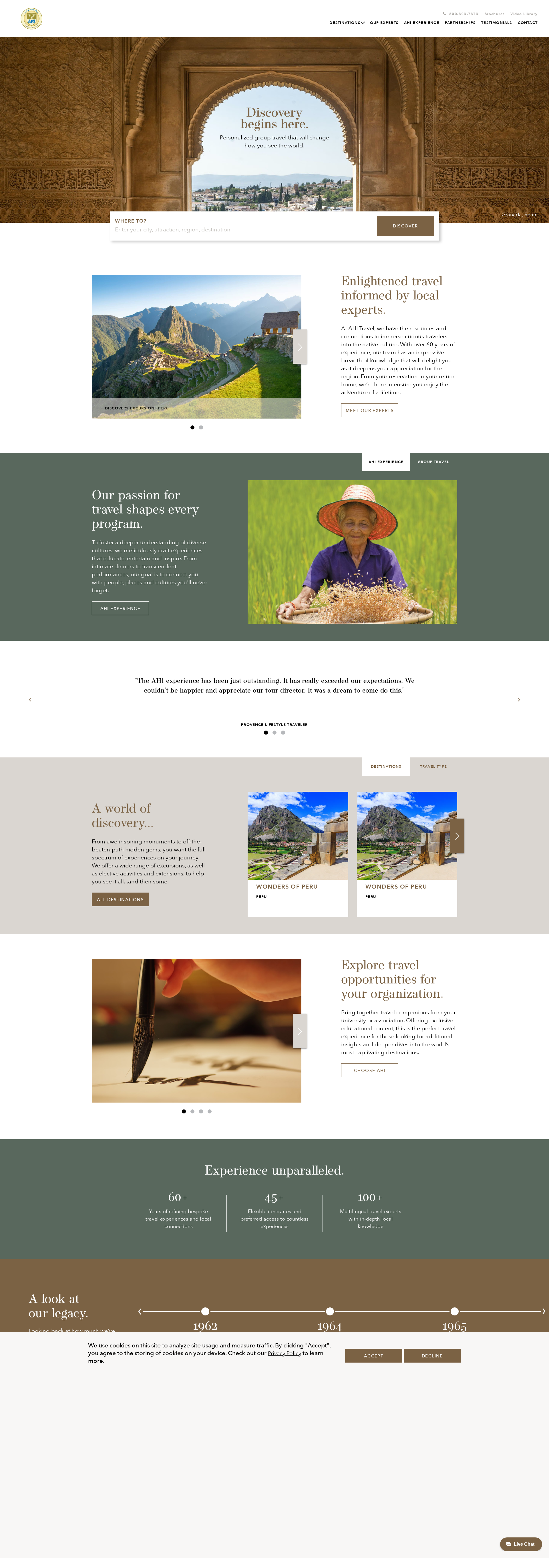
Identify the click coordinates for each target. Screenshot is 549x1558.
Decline (432, 1356)
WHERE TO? (131, 221)
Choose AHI (369, 1070)
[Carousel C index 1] (274, 733)
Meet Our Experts (370, 410)
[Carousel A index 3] (210, 1111)
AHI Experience (421, 22)
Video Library (524, 14)
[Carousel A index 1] (201, 427)
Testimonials (496, 22)
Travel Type (433, 766)
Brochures (494, 14)
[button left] (30, 699)
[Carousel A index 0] (192, 427)
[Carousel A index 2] (201, 1111)
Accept (373, 1356)
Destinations (344, 22)
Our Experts (384, 22)
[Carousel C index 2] (283, 733)
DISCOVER (405, 226)
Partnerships (460, 22)
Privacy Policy (284, 1353)
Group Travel (433, 462)
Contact (528, 22)
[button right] (300, 346)
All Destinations (120, 900)
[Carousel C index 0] (266, 733)
